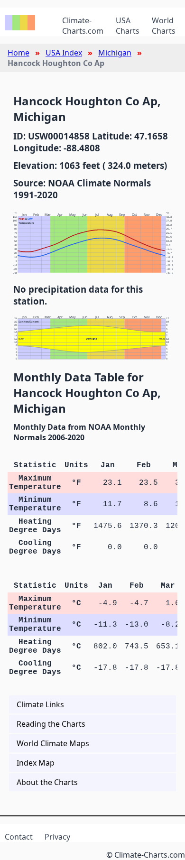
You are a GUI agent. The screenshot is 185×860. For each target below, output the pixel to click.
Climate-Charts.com (82, 25)
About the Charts (47, 782)
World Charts (164, 25)
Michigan (114, 52)
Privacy (57, 837)
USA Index (64, 52)
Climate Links (40, 704)
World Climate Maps (53, 743)
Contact (19, 837)
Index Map (36, 763)
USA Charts (127, 25)
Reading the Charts (51, 724)
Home (18, 52)
